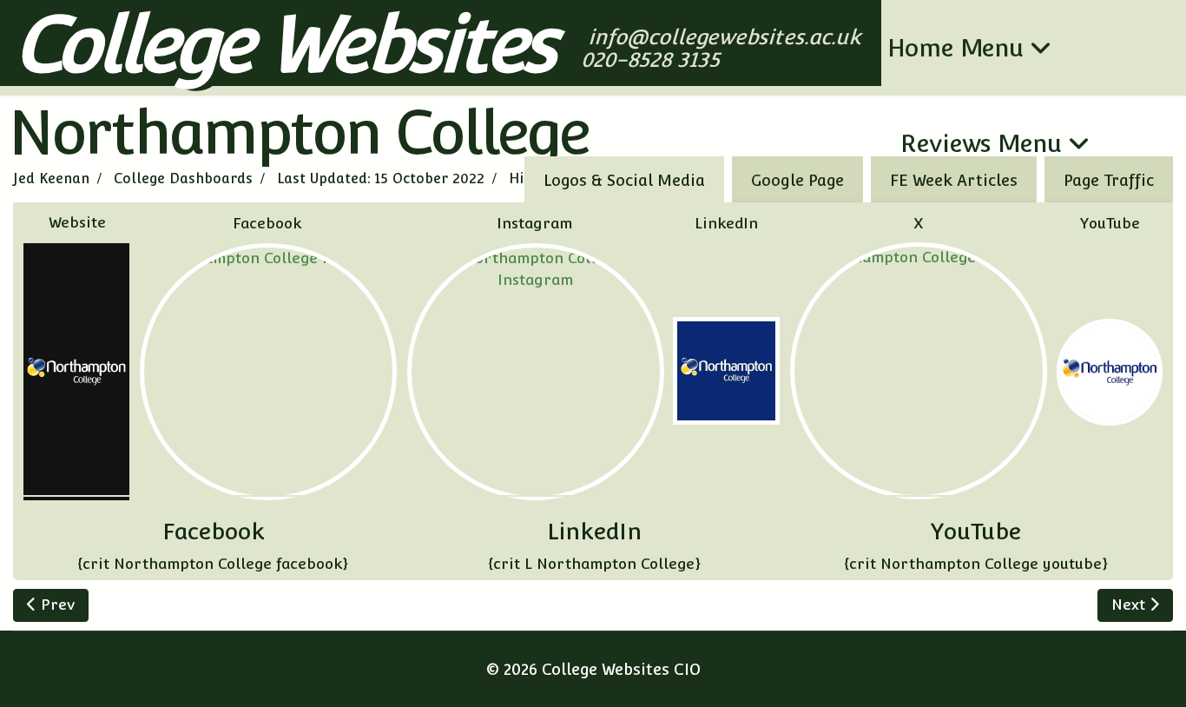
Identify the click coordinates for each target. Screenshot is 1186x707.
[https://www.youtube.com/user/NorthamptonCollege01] (1110, 372)
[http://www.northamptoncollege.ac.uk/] (76, 371)
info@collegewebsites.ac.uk (726, 37)
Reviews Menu (981, 143)
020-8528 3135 (653, 59)
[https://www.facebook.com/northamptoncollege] (268, 371)
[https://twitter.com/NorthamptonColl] (918, 370)
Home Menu (955, 48)
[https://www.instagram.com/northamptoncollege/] (535, 371)
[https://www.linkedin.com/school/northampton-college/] (726, 370)
